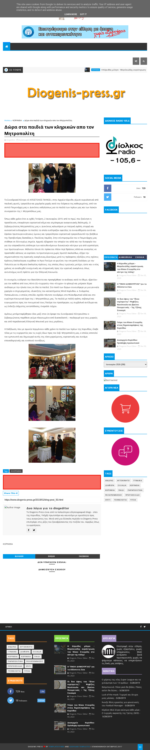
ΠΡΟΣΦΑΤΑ (110, 257)
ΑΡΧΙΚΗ (8, 627)
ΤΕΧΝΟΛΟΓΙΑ (120, 500)
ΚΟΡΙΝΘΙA (110, 490)
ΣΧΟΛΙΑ (139, 257)
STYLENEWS (88, 54)
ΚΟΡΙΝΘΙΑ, (36, 140)
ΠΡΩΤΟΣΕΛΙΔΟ (133, 495)
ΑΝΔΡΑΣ (109, 481)
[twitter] (144, 626)
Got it (83, 14)
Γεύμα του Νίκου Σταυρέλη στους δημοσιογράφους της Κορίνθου (130, 325)
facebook (84, 556)
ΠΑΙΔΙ (121, 490)
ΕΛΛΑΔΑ (115, 54)
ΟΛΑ (7, 54)
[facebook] (141, 626)
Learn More (70, 14)
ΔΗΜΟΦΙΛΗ (125, 257)
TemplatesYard (56, 747)
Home (7, 120)
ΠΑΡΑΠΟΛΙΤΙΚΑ (59, 54)
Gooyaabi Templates (79, 747)
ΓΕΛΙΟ (104, 54)
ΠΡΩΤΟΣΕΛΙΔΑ (13, 61)
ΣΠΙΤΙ (108, 500)
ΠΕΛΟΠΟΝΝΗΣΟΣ (22, 54)
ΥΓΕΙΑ (133, 500)
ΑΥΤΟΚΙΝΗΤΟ (123, 481)
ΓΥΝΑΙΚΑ (137, 481)
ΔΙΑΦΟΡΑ (109, 485)
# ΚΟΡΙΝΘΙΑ (16, 471)
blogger (19, 556)
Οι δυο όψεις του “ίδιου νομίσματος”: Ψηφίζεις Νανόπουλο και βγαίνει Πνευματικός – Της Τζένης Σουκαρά (129, 304)
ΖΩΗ (73, 54)
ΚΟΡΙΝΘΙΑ (41, 54)
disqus (51, 556)
